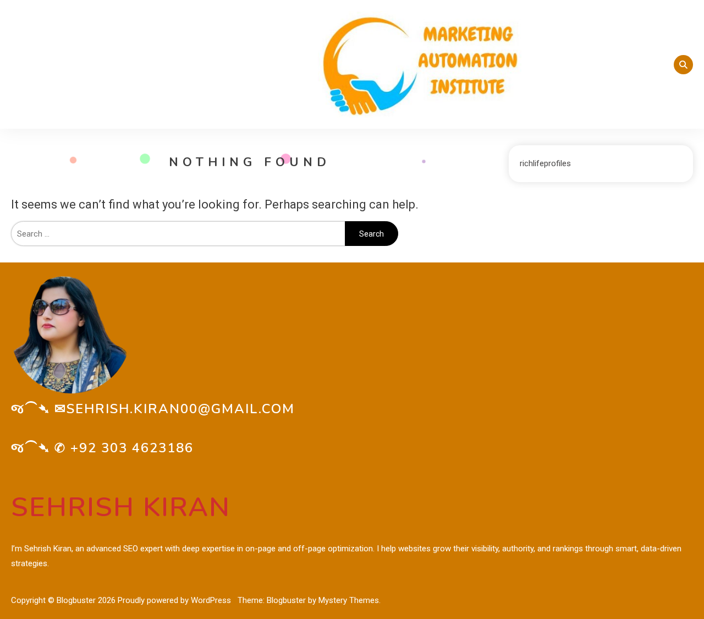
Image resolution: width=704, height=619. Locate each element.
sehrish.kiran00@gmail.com (181, 409)
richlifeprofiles (545, 163)
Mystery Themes (348, 600)
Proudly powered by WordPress (175, 600)
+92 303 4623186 (132, 448)
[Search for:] (178, 234)
